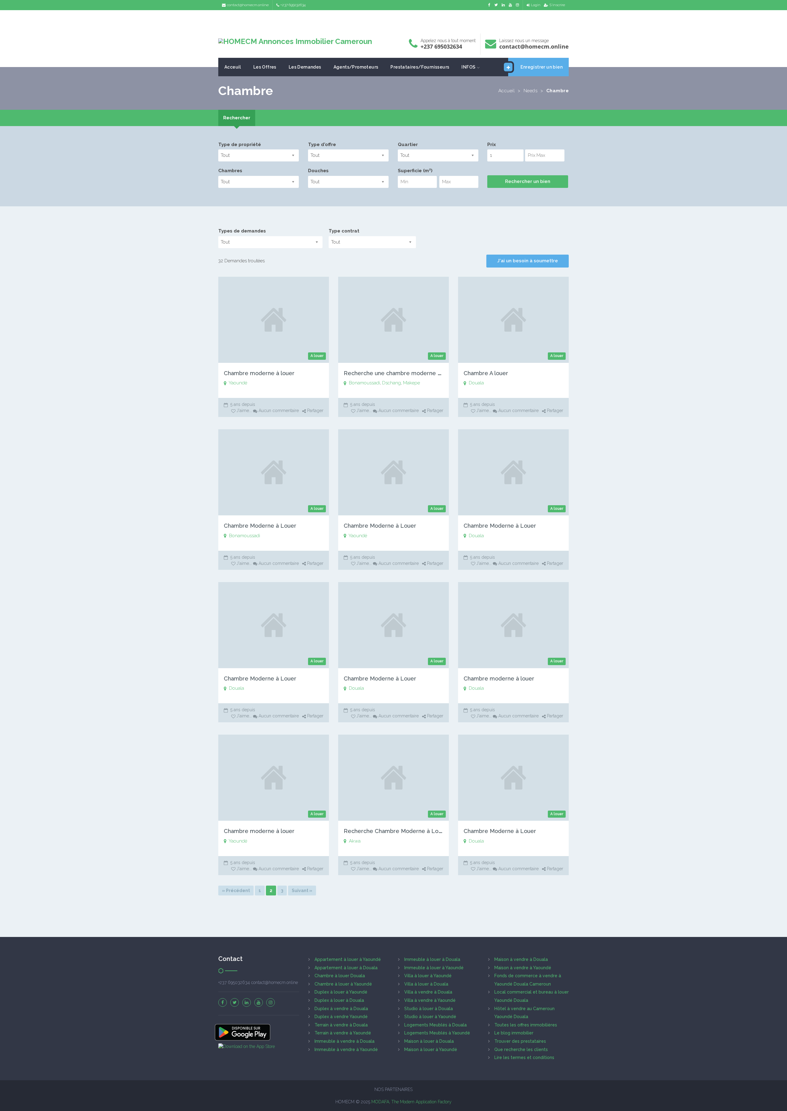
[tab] (236, 118)
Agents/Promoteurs (356, 67)
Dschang (391, 383)
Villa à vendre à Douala (428, 992)
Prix (491, 144)
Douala (476, 383)
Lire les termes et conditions (524, 1057)
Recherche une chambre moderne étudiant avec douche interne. (430, 373)
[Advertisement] (393, 20)
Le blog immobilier (513, 1032)
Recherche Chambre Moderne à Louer (395, 831)
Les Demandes (305, 67)
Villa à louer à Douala (426, 984)
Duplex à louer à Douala (339, 1000)
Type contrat (344, 231)
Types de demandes (242, 231)
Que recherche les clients (521, 1049)
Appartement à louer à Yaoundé (347, 959)
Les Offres (264, 67)
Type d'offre (322, 144)
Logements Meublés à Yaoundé (437, 1032)
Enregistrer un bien (541, 67)
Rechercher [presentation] (236, 118)
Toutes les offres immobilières (525, 1024)
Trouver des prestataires (520, 1041)
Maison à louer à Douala (429, 1041)
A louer (316, 356)
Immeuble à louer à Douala (432, 959)
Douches (318, 170)
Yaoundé (238, 383)
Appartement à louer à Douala (346, 967)
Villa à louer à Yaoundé (428, 975)
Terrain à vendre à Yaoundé (342, 1032)
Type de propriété (239, 144)
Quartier (408, 144)
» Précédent (236, 890)
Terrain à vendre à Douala (341, 1024)
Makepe (411, 383)
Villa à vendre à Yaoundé (430, 1000)
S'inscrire (557, 5)
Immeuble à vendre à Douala (344, 1041)
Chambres (230, 170)
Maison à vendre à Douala (521, 959)
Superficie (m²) (415, 170)
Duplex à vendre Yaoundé (341, 1016)
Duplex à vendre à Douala (341, 1008)
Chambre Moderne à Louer (260, 525)
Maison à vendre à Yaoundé (522, 967)
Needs (531, 90)
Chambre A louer (486, 373)
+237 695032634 (293, 5)
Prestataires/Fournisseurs (419, 67)
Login (535, 5)
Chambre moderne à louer (259, 373)
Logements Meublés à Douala (435, 1024)
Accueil (506, 90)
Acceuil (232, 67)
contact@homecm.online (248, 5)
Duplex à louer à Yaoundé (340, 992)
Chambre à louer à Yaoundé (343, 984)
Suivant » (302, 890)
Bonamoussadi (364, 383)
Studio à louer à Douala (428, 1008)
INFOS (468, 67)
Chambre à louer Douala (339, 975)
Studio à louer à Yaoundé (430, 1016)
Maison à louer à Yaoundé (430, 1049)
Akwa (355, 841)
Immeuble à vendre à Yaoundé (346, 1049)
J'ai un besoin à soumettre (527, 261)
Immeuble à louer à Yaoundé (434, 967)
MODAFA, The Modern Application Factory (411, 1101)
